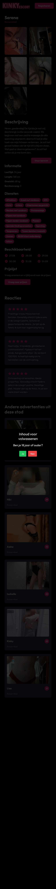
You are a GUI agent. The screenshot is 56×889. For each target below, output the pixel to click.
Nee (32, 453)
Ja (23, 453)
